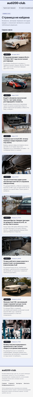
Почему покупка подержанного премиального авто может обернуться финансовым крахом (15, 346)
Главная (4, 383)
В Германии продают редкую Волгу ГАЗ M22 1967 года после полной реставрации (16, 59)
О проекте (11, 383)
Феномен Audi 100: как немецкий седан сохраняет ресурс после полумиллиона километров (15, 304)
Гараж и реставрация (9, 8)
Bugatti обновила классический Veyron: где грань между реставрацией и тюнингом (14, 100)
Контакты (26, 383)
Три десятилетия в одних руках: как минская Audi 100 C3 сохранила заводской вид (16, 181)
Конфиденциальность (8, 385)
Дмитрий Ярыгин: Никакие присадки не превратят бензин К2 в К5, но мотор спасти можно (16, 222)
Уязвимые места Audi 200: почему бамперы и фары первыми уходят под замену (15, 141)
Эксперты (19, 383)
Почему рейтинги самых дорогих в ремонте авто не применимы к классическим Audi (16, 263)
